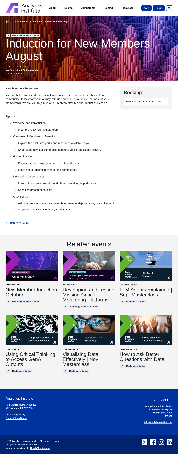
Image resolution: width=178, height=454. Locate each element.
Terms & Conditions (16, 418)
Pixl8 (34, 444)
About (52, 8)
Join (146, 8)
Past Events (21, 21)
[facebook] (153, 442)
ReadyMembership (40, 448)
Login (158, 8)
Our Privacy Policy (15, 414)
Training (108, 8)
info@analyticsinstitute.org (158, 422)
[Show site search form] (169, 8)
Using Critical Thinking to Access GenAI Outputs (30, 359)
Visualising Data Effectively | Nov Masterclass (80, 359)
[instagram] (161, 442)
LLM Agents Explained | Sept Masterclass (146, 292)
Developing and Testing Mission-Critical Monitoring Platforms (88, 295)
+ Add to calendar (30, 70)
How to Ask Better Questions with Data (142, 356)
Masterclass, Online (135, 301)
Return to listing (19, 223)
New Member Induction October (31, 292)
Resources (127, 8)
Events (68, 8)
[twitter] (144, 442)
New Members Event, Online (25, 35)
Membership (88, 8)
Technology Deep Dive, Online (83, 306)
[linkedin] (169, 442)
